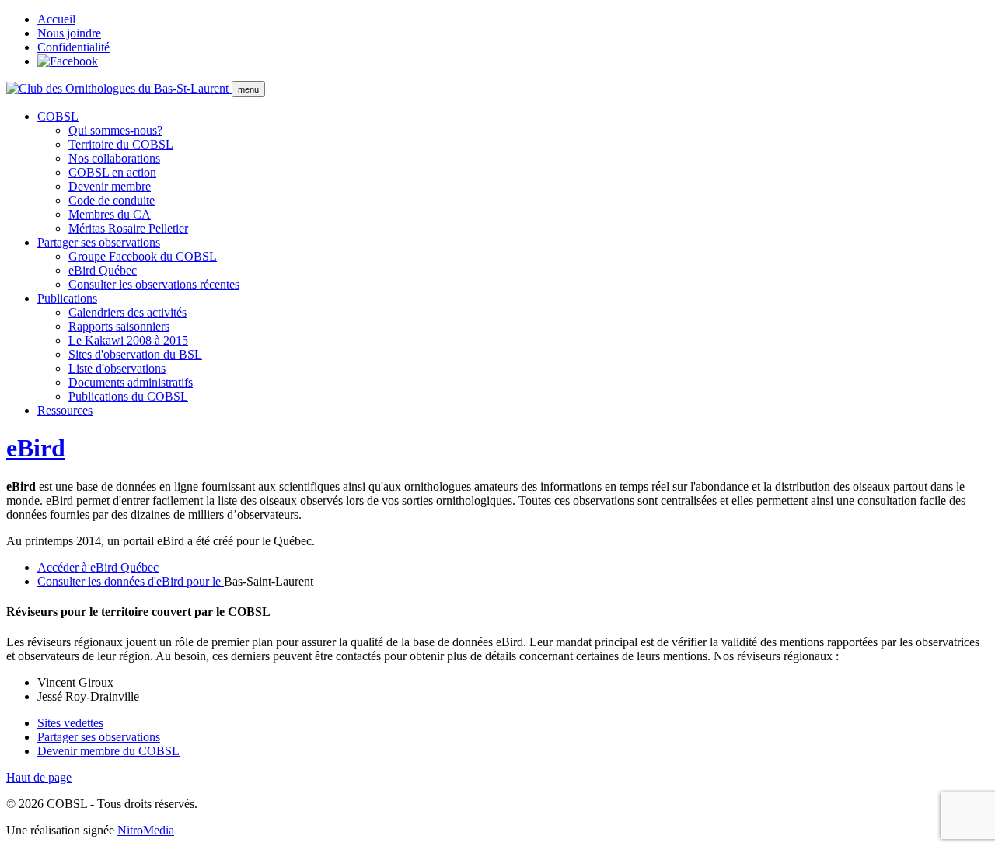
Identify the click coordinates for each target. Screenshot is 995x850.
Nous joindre (69, 33)
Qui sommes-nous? (115, 130)
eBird (35, 448)
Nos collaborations (114, 158)
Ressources (65, 410)
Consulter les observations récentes (153, 284)
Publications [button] (67, 298)
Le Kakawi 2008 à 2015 (128, 340)
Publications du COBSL (128, 396)
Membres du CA (109, 214)
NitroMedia (145, 830)
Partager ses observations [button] (98, 242)
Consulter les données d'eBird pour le (130, 581)
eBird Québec (102, 270)
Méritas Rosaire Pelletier (128, 228)
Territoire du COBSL (120, 144)
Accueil (56, 19)
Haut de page (39, 777)
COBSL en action (112, 172)
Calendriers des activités (127, 312)
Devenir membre (109, 186)
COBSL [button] (58, 116)
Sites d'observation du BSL (135, 354)
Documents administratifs (130, 382)
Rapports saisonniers (118, 326)
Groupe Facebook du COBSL (142, 256)
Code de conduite (111, 200)
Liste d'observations (117, 368)
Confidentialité (73, 47)
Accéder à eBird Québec (98, 567)
